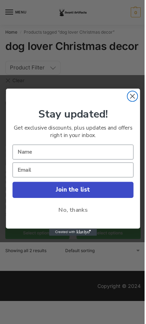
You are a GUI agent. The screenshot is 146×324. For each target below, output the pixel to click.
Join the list (73, 190)
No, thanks (73, 210)
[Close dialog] (132, 96)
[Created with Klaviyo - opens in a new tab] (73, 231)
